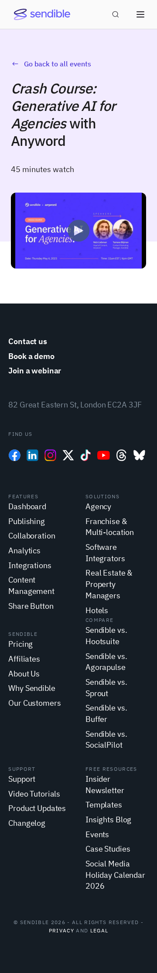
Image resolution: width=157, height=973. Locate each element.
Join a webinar (34, 371)
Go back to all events (57, 63)
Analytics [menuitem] (24, 550)
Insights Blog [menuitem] (108, 819)
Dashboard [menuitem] (27, 506)
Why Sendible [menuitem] (31, 688)
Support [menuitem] (21, 779)
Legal (99, 930)
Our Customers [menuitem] (34, 703)
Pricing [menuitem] (20, 644)
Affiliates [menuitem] (24, 659)
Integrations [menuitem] (29, 565)
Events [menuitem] (97, 834)
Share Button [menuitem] (30, 606)
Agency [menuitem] (98, 506)
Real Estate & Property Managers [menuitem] (108, 584)
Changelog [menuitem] (26, 823)
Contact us (27, 341)
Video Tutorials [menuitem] (34, 794)
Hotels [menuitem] (96, 610)
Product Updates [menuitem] (37, 808)
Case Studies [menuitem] (107, 849)
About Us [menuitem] (24, 674)
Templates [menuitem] (103, 805)
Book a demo (31, 356)
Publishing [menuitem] (26, 521)
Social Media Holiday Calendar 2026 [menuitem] (115, 875)
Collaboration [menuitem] (31, 536)
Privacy (61, 930)
